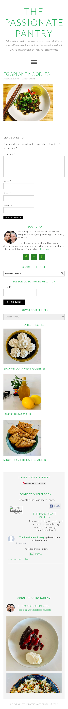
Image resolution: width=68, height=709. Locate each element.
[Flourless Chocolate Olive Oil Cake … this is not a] (34, 643)
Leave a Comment (28, 79)
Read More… (46, 249)
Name (7, 181)
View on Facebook (14, 559)
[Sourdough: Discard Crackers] (22, 454)
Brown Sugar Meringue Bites (24, 368)
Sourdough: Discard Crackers (25, 459)
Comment (9, 154)
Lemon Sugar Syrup (17, 414)
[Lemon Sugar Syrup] (22, 408)
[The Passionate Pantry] (16, 510)
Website (7, 205)
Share (26, 559)
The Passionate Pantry (34, 22)
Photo (38, 553)
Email (7, 193)
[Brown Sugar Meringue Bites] (22, 363)
